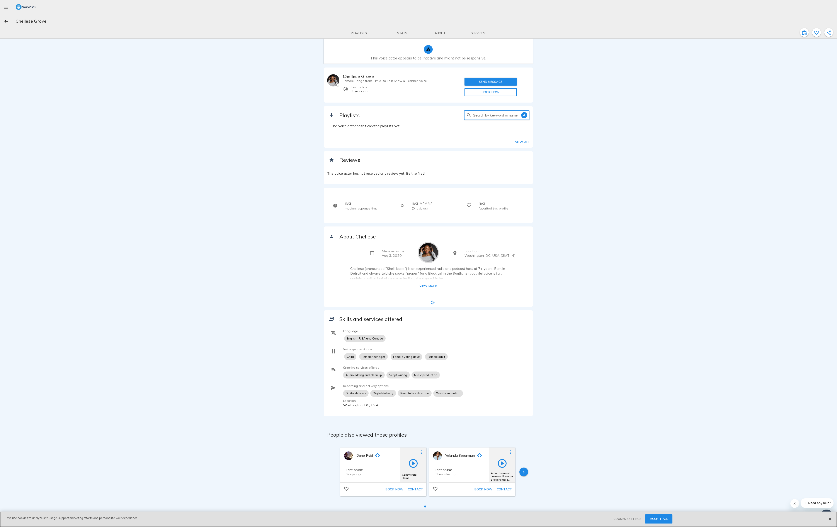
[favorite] (816, 32)
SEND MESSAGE (490, 82)
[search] (468, 115)
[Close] (830, 519)
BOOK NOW (491, 92)
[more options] (421, 452)
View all (522, 142)
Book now (394, 489)
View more (428, 286)
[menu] (6, 7)
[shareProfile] (828, 32)
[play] (413, 463)
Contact (415, 489)
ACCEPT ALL (659, 518)
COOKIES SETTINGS (627, 518)
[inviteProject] (804, 32)
